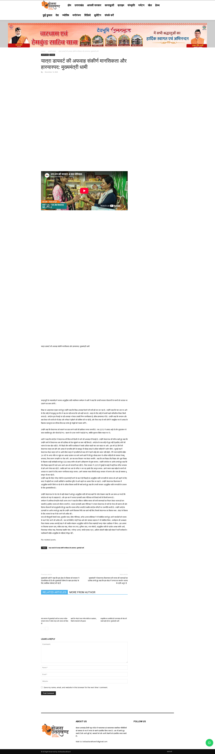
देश (57, 15)
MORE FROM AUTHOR (82, 592)
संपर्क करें (109, 15)
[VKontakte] (160, 729)
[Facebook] (43, 77)
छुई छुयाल (47, 15)
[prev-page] (42, 628)
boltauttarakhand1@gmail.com (95, 741)
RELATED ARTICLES (54, 592)
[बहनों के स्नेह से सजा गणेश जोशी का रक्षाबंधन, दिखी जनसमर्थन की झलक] (84, 607)
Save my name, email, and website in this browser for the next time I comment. (76, 687)
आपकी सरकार (94, 5)
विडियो (87, 15)
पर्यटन (141, 5)
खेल (150, 5)
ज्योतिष (65, 15)
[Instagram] (154, 729)
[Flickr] (148, 729)
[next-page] (46, 628)
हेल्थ (157, 5)
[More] (66, 77)
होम (69, 5)
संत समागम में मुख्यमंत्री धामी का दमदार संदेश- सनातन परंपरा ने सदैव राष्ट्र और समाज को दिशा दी (54, 621)
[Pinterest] (55, 77)
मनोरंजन (77, 15)
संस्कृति (131, 5)
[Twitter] (49, 77)
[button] (171, 5)
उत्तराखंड (79, 5)
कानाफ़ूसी (109, 5)
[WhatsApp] (60, 77)
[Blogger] (136, 729)
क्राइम (121, 5)
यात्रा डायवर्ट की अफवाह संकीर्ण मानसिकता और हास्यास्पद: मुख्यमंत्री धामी (66, 548)
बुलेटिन (97, 15)
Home (43, 51)
